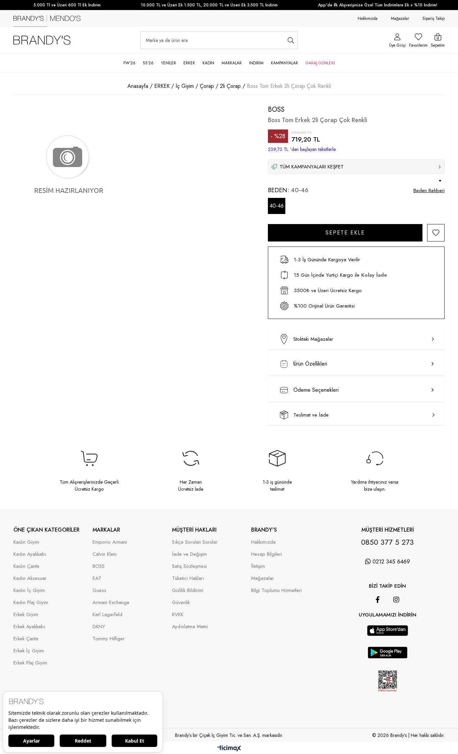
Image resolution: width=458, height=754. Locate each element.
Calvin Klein (105, 554)
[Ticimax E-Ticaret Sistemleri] (229, 748)
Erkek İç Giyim (28, 650)
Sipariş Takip (433, 18)
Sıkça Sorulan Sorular (195, 542)
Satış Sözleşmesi (189, 566)
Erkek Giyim (25, 614)
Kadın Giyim (26, 542)
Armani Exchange (111, 602)
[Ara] (290, 40)
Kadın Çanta (26, 566)
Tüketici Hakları (188, 578)
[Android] (397, 621)
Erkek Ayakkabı (29, 626)
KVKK (177, 614)
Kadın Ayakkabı (29, 554)
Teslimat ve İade (311, 415)
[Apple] (378, 621)
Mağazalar (400, 18)
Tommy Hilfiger (109, 638)
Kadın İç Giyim (29, 590)
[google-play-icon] (387, 656)
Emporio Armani (110, 542)
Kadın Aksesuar (30, 578)
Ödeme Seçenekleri (316, 390)
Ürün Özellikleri (310, 364)
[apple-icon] (387, 634)
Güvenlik (181, 602)
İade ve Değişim (189, 554)
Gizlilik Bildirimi (187, 590)
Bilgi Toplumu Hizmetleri (276, 590)
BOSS (99, 566)
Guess (99, 590)
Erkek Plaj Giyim (30, 662)
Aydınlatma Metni (190, 626)
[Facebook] (378, 599)
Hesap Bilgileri (266, 554)
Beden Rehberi (429, 190)
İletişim (258, 566)
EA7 (97, 578)
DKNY (99, 626)
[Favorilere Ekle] (436, 232)
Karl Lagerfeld (107, 614)
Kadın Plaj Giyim (30, 602)
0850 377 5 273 (387, 542)
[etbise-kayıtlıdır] (387, 697)
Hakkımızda (368, 18)
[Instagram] (396, 599)
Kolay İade (374, 275)
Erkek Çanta (25, 638)
